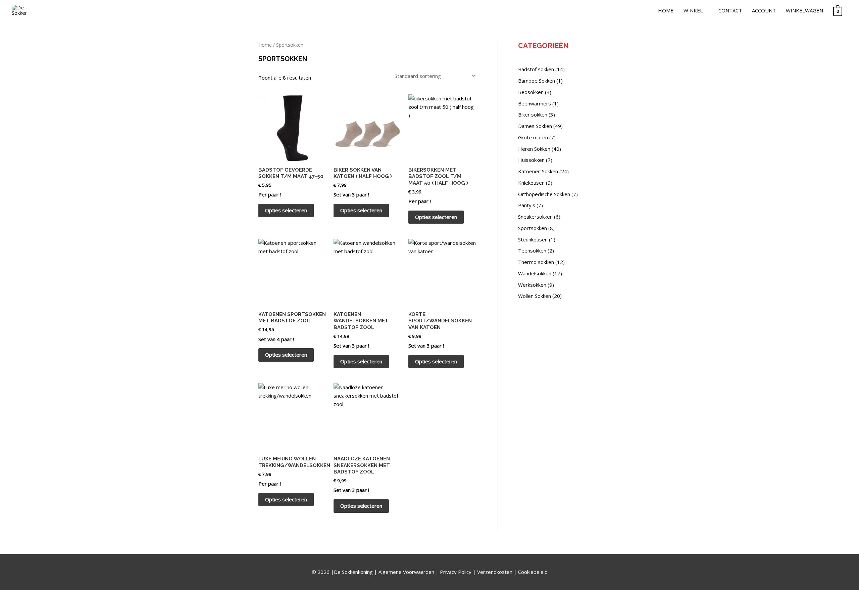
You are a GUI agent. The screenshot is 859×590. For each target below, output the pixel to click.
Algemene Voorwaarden (406, 572)
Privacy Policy (455, 572)
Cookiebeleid (533, 572)
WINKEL (693, 10)
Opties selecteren (286, 210)
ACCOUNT (764, 10)
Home (265, 45)
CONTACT (730, 10)
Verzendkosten (494, 572)
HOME (665, 10)
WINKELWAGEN (804, 10)
